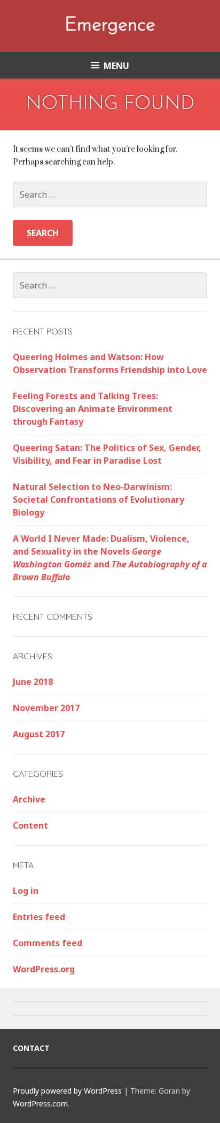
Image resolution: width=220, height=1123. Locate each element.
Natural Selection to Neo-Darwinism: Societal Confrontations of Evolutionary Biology (98, 499)
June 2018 (33, 682)
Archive (29, 799)
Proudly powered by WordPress (67, 1091)
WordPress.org (44, 969)
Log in (25, 890)
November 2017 (46, 708)
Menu (116, 66)
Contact (31, 1048)
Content (30, 825)
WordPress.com (40, 1103)
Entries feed (39, 917)
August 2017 (39, 734)
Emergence (110, 25)
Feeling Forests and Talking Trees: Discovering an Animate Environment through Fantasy (92, 408)
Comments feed (47, 943)
